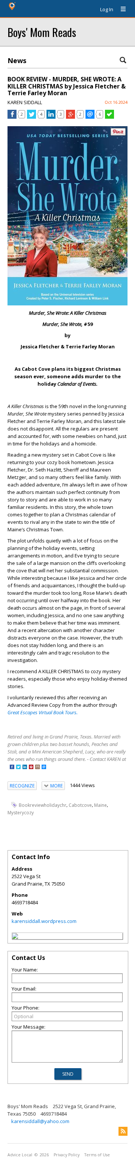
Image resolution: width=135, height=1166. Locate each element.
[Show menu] (120, 9)
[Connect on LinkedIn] (24, 767)
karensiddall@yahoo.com (40, 1121)
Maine (100, 805)
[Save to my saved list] (109, 117)
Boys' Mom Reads (42, 32)
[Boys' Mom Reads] (15, 937)
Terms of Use (97, 1154)
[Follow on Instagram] (37, 767)
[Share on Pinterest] (118, 134)
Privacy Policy (67, 1154)
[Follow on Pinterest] (31, 767)
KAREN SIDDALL (25, 102)
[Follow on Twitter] (18, 767)
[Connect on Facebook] (12, 767)
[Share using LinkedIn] (51, 117)
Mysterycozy (21, 812)
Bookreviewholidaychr (42, 805)
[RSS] (123, 1131)
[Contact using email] (44, 767)
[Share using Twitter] (31, 117)
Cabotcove (80, 805)
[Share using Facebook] (12, 117)
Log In (106, 9)
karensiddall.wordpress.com (44, 921)
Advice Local (20, 1154)
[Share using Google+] (70, 117)
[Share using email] (90, 117)
